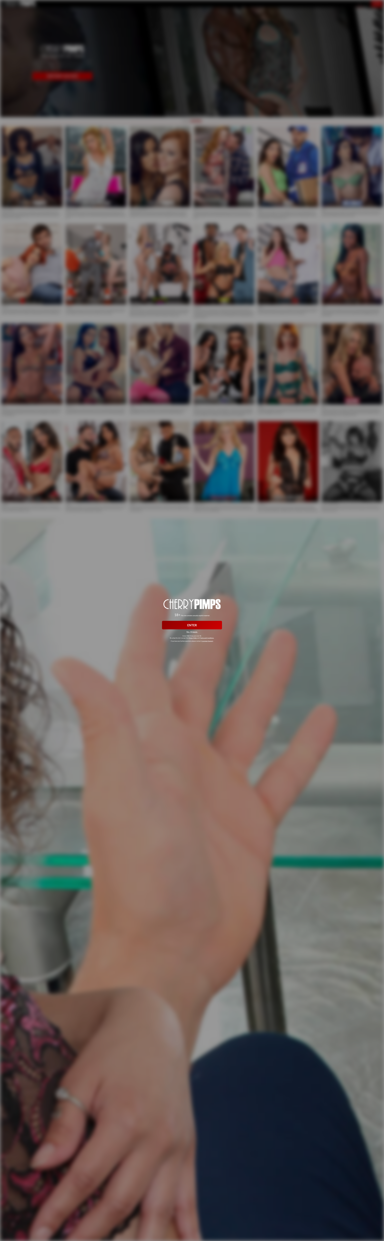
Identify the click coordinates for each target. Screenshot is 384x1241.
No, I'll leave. (192, 632)
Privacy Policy (193, 638)
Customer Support (207, 641)
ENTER (192, 625)
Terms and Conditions (207, 638)
